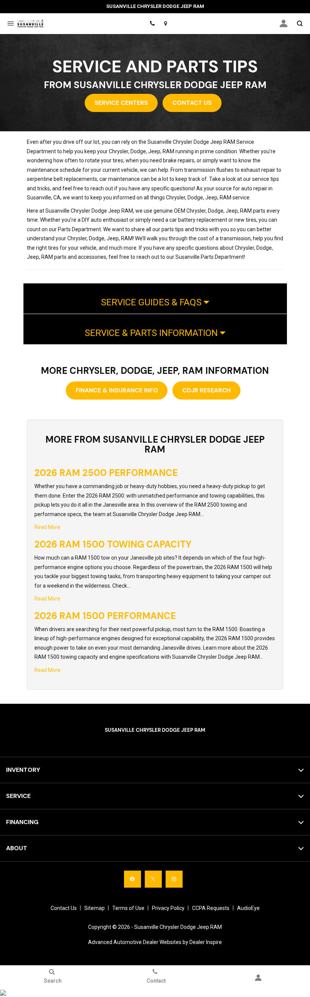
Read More (47, 527)
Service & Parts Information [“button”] (152, 333)
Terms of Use (128, 908)
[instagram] (174, 879)
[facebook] (132, 879)
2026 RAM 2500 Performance (106, 473)
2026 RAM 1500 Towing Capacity (112, 544)
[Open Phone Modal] (152, 23)
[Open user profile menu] (283, 23)
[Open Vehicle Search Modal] (299, 23)
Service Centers (121, 103)
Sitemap (94, 908)
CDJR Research (206, 390)
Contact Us (192, 103)
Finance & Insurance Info (117, 390)
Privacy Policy (168, 908)
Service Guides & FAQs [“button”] (152, 302)
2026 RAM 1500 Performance (105, 616)
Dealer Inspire (205, 942)
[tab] (155, 298)
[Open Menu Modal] (10, 23)
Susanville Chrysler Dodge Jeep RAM (178, 927)
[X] (153, 879)
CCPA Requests (210, 908)
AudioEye (248, 908)
